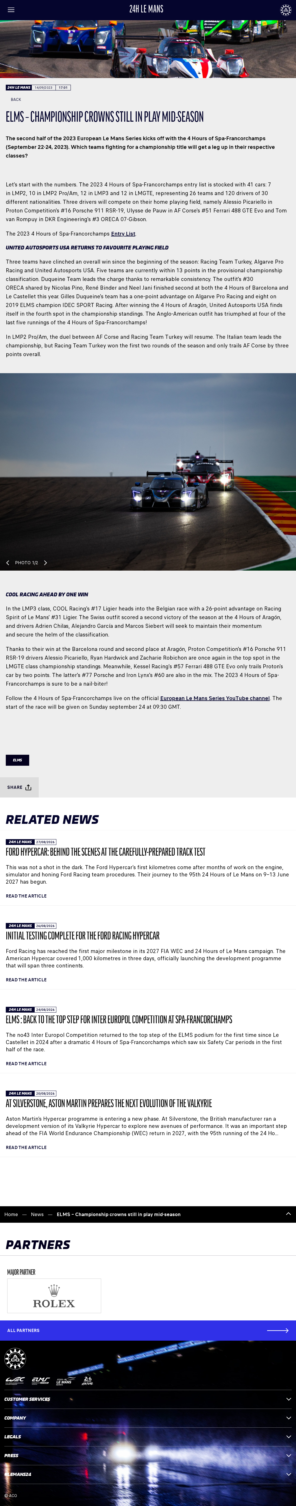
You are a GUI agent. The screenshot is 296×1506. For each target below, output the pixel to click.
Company (15, 1418)
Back (16, 99)
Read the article (26, 896)
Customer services (27, 1399)
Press (11, 1456)
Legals (12, 1437)
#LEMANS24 (17, 1474)
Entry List (123, 234)
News (37, 1214)
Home (11, 1214)
